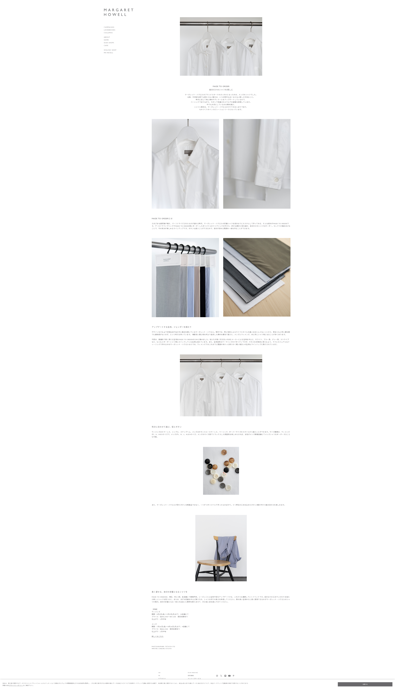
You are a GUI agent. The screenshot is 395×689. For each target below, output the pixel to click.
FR (159, 675)
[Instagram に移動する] (217, 676)
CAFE (106, 45)
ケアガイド (162, 678)
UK (159, 672)
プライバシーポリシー (16, 685)
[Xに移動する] (221, 676)
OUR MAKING (193, 672)
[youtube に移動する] (229, 676)
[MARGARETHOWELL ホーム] (120, 12)
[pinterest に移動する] (233, 676)
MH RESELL (108, 53)
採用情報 (191, 675)
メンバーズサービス (194, 678)
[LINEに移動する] (225, 676)
